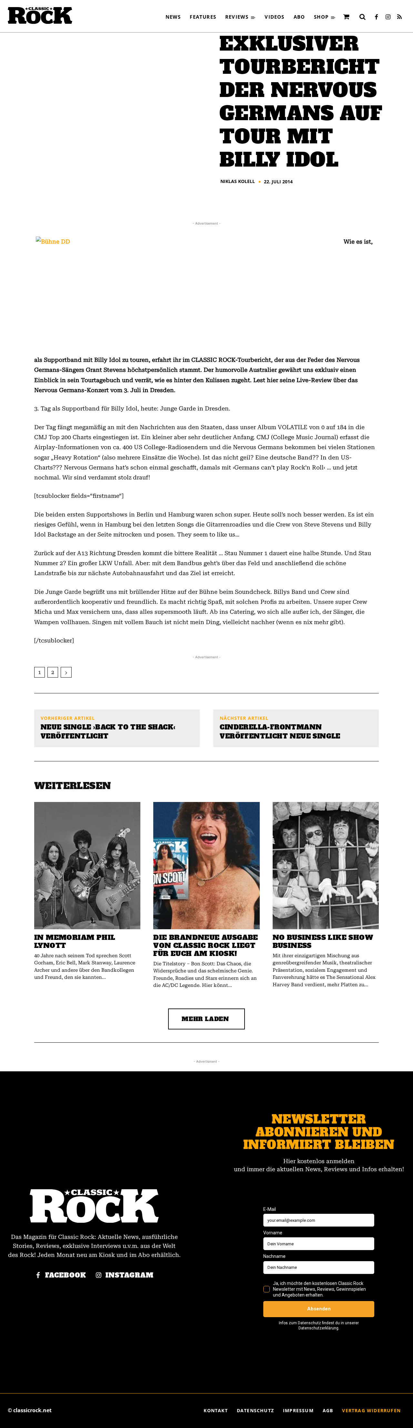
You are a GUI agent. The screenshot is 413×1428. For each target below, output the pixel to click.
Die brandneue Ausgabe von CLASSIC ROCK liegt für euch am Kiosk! (205, 945)
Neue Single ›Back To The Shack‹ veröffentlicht (108, 732)
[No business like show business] (326, 865)
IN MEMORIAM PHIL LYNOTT (74, 941)
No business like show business (323, 941)
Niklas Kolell (237, 181)
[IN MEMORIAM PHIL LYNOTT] (87, 865)
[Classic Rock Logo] (40, 15)
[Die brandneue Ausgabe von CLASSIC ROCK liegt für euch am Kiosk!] (206, 865)
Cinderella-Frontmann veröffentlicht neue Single (280, 732)
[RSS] (399, 17)
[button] (362, 16)
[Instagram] (388, 17)
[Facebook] (376, 17)
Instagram (130, 1275)
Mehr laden (205, 1019)
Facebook (65, 1275)
